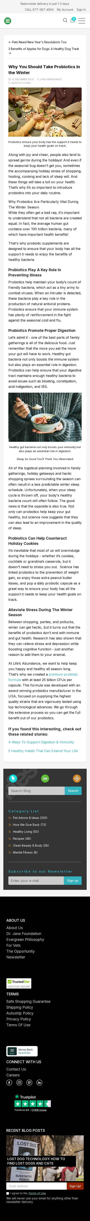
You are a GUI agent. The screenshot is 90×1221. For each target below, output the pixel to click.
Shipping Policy (19, 1007)
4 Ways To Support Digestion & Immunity (41, 742)
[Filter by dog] (13, 778)
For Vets (13, 945)
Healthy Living (21, 83)
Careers (13, 1075)
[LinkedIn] (39, 1082)
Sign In (81, 9)
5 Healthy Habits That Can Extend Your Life (43, 751)
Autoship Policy (19, 1013)
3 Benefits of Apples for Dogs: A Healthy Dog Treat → (43, 51)
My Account (65, 9)
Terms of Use (37, 1193)
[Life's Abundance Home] (10, 20)
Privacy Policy (18, 1019)
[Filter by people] (77, 778)
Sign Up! (75, 1186)
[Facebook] (9, 1082)
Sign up (72, 880)
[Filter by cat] (45, 778)
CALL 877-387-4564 (39, 9)
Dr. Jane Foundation (23, 933)
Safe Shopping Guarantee (28, 1001)
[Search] (65, 20)
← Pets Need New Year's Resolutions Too (37, 42)
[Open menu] (83, 21)
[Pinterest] (29, 1082)
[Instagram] (19, 1082)
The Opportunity (20, 951)
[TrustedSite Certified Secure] (45, 983)
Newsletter (15, 957)
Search (73, 790)
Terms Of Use (18, 1025)
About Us (14, 928)
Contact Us (16, 1069)
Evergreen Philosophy (25, 939)
